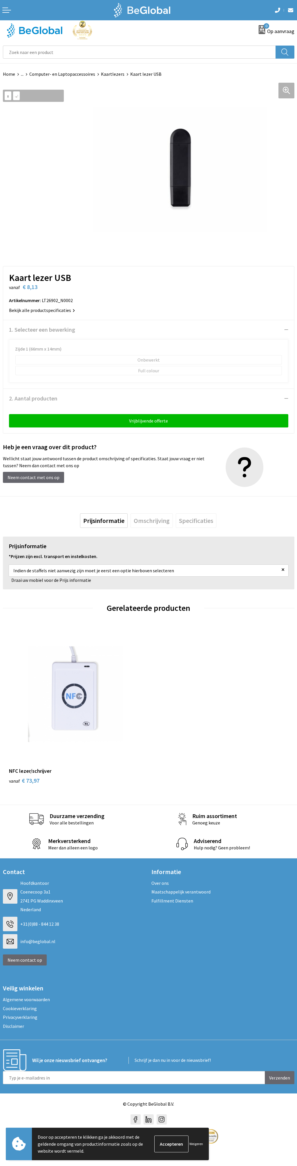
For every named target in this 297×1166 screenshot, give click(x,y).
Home (9, 74)
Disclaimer (13, 1026)
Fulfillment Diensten (172, 901)
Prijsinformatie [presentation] (103, 521)
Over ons (160, 883)
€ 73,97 (24, 780)
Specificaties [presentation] (196, 521)
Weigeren (196, 1144)
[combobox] (139, 52)
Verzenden (279, 1078)
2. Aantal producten (33, 398)
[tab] (104, 520)
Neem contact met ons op (33, 477)
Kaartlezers (112, 74)
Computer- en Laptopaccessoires (62, 74)
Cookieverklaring (20, 1008)
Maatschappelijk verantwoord (181, 892)
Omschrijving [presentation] (152, 521)
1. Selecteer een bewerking (42, 329)
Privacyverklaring (20, 1017)
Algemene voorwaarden (26, 999)
